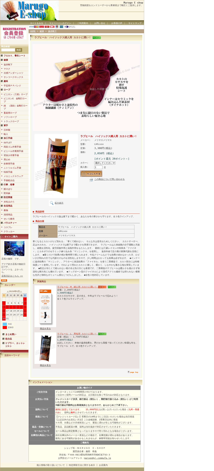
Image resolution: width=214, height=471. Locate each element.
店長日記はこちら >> (12, 276)
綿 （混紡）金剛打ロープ (16, 107)
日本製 (7, 130)
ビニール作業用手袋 (13, 151)
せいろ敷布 (9, 219)
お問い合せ (99, 23)
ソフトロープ (10, 117)
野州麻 (7, 193)
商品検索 (5, 46)
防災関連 (8, 197)
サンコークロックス (13, 77)
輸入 (6, 134)
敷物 (6, 210)
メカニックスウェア (13, 176)
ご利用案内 (82, 23)
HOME (33, 31)
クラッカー (9, 231)
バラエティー (10, 223)
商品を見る (45, 328)
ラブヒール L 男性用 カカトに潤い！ (77, 333)
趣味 (6, 81)
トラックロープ (11, 121)
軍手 (6, 125)
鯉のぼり (8, 189)
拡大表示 (59, 203)
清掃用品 (8, 214)
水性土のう (9, 201)
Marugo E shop (133, 2)
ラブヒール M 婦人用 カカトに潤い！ (77, 287)
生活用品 (8, 206)
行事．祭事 (9, 184)
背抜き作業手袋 (11, 155)
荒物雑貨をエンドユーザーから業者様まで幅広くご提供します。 (111, 5)
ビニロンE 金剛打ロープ (15, 100)
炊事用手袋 (9, 163)
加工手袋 (8, 138)
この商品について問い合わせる (109, 179)
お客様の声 (116, 23)
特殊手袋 (8, 172)
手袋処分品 (9, 180)
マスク (7, 69)
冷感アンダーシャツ (13, 73)
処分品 (8, 339)
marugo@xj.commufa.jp (97, 458)
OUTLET (8, 142)
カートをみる (36, 23)
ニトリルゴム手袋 (12, 168)
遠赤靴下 (8, 64)
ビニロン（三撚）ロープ (16, 94)
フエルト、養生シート (14, 55)
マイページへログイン (60, 23)
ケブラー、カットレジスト (15, 344)
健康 (6, 60)
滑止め (7, 159)
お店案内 (103, 465)
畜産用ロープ (10, 113)
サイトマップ (134, 23)
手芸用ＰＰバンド (12, 85)
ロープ (7, 89)
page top (134, 372)
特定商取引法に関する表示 (82, 465)
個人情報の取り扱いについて (51, 465)
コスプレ (8, 227)
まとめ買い (10, 334)
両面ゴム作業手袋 (12, 147)
